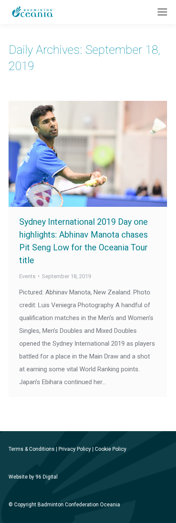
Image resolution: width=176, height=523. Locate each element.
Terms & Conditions (32, 449)
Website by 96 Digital (33, 477)
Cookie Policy (110, 449)
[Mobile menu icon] (162, 12)
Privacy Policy (75, 449)
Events (27, 276)
